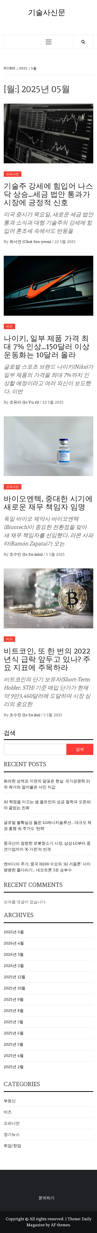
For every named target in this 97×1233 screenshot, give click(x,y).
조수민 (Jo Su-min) (26, 554)
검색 (10, 733)
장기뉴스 (12, 1134)
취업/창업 (12, 1145)
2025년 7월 (13, 1021)
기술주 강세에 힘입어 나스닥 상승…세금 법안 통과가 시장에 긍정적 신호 (48, 194)
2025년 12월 (14, 977)
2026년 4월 (14, 943)
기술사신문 (46, 12)
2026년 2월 (14, 965)
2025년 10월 (14, 988)
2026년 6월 (14, 932)
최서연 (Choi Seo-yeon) (30, 241)
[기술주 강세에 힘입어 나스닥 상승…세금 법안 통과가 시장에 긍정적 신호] (48, 132)
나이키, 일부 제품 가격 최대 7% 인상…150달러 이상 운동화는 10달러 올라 (47, 346)
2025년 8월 (14, 1010)
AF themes (60, 1225)
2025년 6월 (14, 1033)
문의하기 (46, 1198)
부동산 (10, 1100)
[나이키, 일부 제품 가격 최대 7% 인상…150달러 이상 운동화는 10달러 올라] (48, 284)
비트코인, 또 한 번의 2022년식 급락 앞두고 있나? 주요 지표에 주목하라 (47, 659)
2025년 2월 (14, 1066)
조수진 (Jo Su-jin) (25, 715)
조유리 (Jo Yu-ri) (24, 402)
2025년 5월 (13, 1044)
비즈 (9, 326)
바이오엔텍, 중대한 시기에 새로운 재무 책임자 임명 (48, 502)
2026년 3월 (14, 954)
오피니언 (12, 174)
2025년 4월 (14, 1055)
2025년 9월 (14, 999)
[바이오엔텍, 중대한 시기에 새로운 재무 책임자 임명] (48, 445)
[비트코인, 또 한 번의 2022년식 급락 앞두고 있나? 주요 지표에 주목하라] (48, 597)
